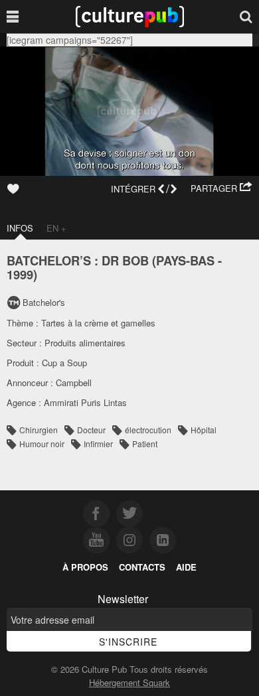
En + (56, 228)
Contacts (142, 567)
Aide (186, 567)
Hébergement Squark (129, 682)
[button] (221, 188)
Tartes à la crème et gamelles (98, 322)
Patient (144, 443)
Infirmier (98, 443)
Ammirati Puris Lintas (85, 402)
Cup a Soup (64, 362)
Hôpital (203, 429)
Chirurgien (38, 429)
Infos (20, 228)
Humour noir (41, 443)
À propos (85, 567)
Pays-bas (185, 260)
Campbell (74, 382)
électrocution (148, 429)
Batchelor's (44, 302)
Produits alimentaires (85, 342)
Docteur (91, 429)
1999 (20, 274)
